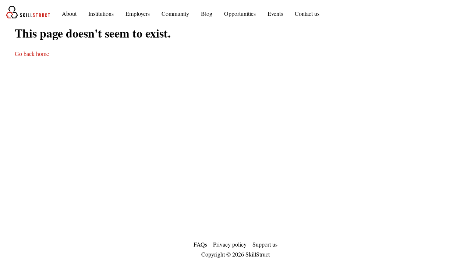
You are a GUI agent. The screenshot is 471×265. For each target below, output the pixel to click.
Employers (137, 13)
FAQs (200, 244)
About (69, 13)
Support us (264, 244)
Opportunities (240, 13)
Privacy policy (230, 244)
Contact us (307, 13)
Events (275, 13)
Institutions (101, 13)
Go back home (32, 53)
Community (175, 13)
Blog (206, 13)
